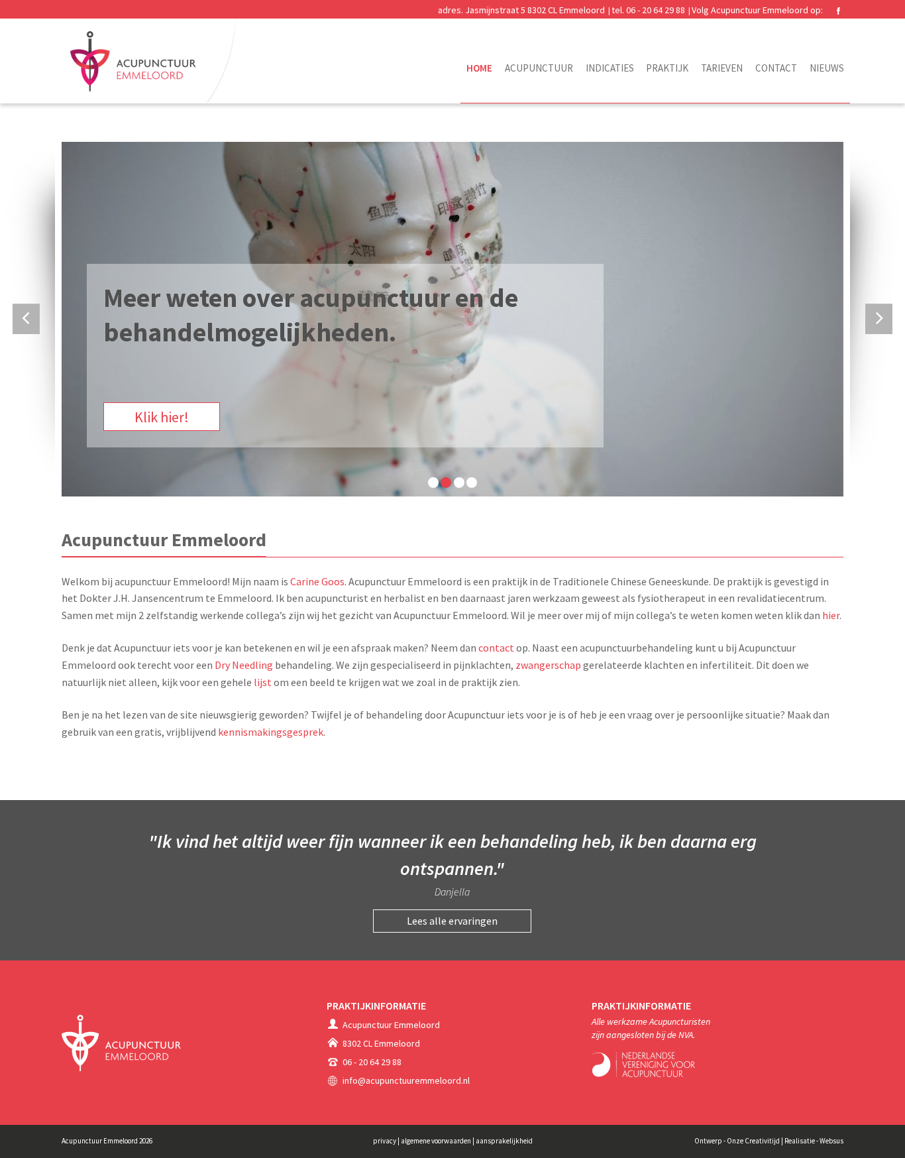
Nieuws (827, 68)
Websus (831, 1140)
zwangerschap (548, 664)
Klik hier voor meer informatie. (227, 417)
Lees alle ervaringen (452, 920)
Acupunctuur (539, 68)
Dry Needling (244, 664)
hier (830, 615)
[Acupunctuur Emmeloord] (154, 59)
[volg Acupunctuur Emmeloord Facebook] (838, 10)
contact (496, 647)
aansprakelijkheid (504, 1140)
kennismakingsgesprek (270, 731)
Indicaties (610, 68)
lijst (263, 682)
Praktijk (667, 68)
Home (479, 68)
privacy (385, 1140)
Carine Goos (317, 581)
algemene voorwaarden (436, 1140)
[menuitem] (479, 74)
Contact (776, 68)
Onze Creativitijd (753, 1140)
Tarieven (722, 68)
